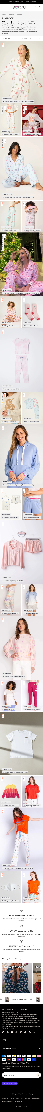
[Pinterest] (29, 1032)
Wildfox (35, 1020)
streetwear (30, 1016)
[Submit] (38, 1075)
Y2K (18, 1016)
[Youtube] (12, 1032)
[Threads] (25, 1032)
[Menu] (3, 7)
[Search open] (35, 7)
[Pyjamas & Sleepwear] (17, 977)
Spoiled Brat (18, 1094)
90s (25, 1016)
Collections (11, 14)
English (18, 1106)
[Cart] (39, 7)
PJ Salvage (20, 28)
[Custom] (34, 1032)
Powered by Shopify (27, 1094)
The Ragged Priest (24, 1020)
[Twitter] (21, 1032)
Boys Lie (13, 1020)
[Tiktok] (16, 1032)
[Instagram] (7, 1032)
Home (4, 14)
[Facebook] (3, 1032)
